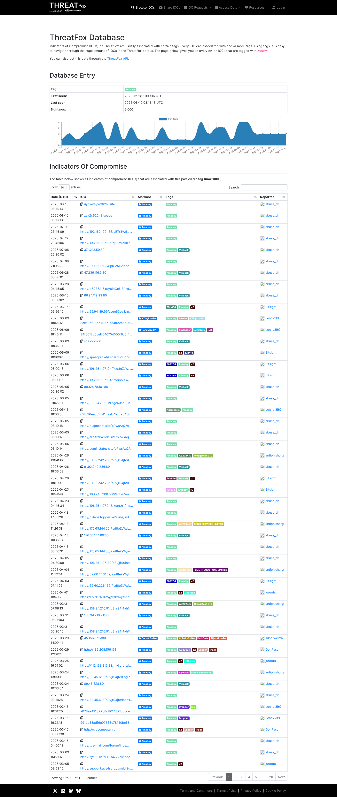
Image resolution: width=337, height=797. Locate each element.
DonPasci (272, 649)
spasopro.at (93, 341)
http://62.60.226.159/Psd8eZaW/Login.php (106, 574)
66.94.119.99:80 (95, 295)
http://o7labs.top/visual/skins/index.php (106, 517)
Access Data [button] (228, 7)
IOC (83, 197)
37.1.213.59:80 (94, 250)
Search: (234, 187)
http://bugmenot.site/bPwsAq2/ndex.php (106, 426)
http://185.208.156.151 (100, 649)
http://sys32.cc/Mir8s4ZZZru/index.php (106, 757)
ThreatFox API (117, 58)
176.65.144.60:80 (96, 535)
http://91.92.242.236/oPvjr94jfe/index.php (106, 483)
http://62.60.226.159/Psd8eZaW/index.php (106, 585)
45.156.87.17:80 (95, 638)
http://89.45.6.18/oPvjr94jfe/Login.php (106, 677)
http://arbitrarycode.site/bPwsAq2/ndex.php (106, 437)
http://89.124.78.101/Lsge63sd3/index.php (106, 403)
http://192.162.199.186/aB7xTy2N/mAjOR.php (106, 232)
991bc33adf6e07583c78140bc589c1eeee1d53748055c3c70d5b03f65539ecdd (106, 722)
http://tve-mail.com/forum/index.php (106, 745)
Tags (169, 197)
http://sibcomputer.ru (99, 729)
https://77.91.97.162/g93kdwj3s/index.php (106, 597)
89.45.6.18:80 (94, 684)
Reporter (267, 197)
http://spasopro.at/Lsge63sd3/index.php (106, 357)
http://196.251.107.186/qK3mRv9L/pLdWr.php (106, 243)
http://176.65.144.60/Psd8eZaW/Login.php (106, 528)
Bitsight (271, 307)
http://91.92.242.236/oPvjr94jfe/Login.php (106, 460)
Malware (144, 197)
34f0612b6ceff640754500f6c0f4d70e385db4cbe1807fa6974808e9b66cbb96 (106, 334)
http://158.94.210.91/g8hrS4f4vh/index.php (106, 631)
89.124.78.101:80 (96, 387)
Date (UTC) (59, 197)
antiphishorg (274, 455)
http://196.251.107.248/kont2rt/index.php (106, 506)
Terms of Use (226, 791)
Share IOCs (171, 7)
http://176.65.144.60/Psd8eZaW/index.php (106, 551)
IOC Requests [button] (198, 7)
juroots (270, 592)
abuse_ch (272, 204)
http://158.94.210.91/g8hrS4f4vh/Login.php (106, 608)
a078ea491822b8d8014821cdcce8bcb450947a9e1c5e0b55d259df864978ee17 (106, 711)
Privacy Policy (250, 791)
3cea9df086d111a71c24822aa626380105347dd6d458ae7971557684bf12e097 (106, 323)
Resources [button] (256, 7)
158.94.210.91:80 (96, 615)
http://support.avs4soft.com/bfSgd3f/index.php (106, 768)
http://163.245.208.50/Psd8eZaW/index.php (106, 494)
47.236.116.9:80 (95, 272)
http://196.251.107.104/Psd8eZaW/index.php (106, 369)
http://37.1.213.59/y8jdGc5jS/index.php (106, 266)
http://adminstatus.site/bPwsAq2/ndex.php (106, 448)
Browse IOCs (145, 7)
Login (280, 7)
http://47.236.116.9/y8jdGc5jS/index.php (106, 289)
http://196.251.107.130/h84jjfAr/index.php (106, 563)
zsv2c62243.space (98, 215)
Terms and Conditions (196, 791)
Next (281, 777)
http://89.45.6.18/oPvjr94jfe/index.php (106, 700)
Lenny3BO (272, 318)
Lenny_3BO (273, 409)
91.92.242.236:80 (97, 467)
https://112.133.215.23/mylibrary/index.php (106, 665)
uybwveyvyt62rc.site (99, 204)
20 (271, 777)
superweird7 (274, 638)
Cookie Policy (275, 791)
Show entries (65, 187)
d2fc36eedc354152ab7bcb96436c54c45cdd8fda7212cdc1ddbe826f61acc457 (106, 414)
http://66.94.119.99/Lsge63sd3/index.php (106, 311)
